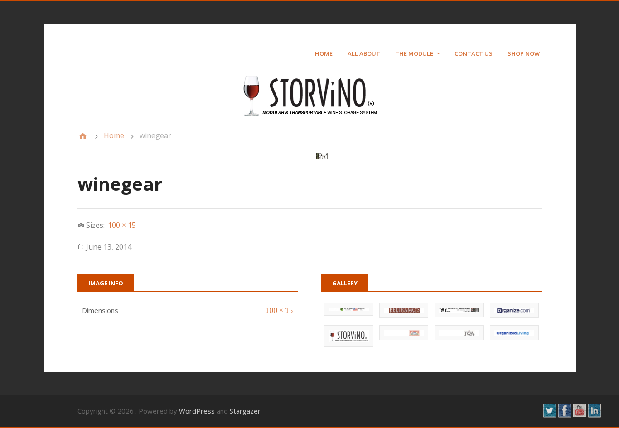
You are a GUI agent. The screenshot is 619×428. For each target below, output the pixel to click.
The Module (414, 53)
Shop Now (524, 53)
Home (324, 53)
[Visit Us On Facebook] (564, 415)
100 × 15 (279, 310)
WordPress (197, 410)
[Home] (82, 136)
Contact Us (474, 53)
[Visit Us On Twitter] (549, 415)
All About (364, 53)
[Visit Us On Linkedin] (594, 415)
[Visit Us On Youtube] (579, 415)
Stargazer (245, 410)
